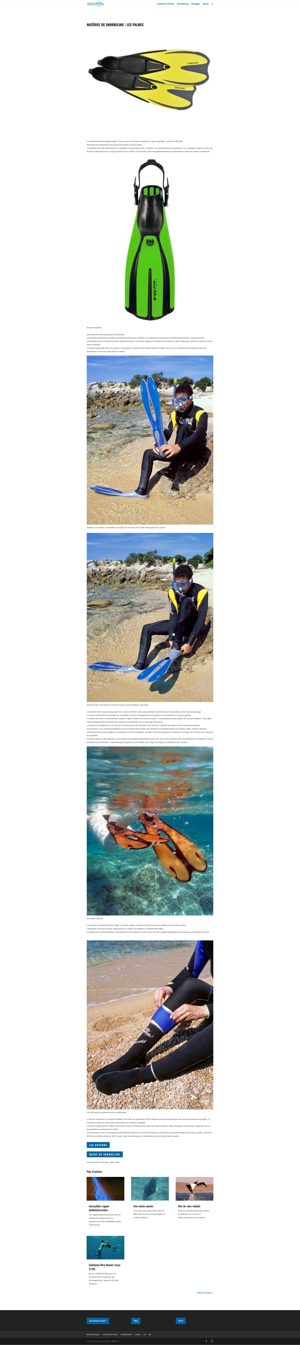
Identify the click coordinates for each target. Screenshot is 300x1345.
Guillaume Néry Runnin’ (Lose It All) (104, 1267)
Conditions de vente (110, 1334)
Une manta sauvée (143, 1206)
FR (145, 1334)
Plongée (195, 4)
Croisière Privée (165, 4)
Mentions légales (93, 1334)
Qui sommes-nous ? (97, 1321)
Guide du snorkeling (104, 1154)
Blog (136, 1321)
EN (150, 1334)
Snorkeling (182, 4)
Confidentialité (126, 1334)
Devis (206, 4)
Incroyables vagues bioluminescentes (99, 1208)
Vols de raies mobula (189, 1206)
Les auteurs (98, 1145)
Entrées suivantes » (205, 1293)
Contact (138, 1334)
